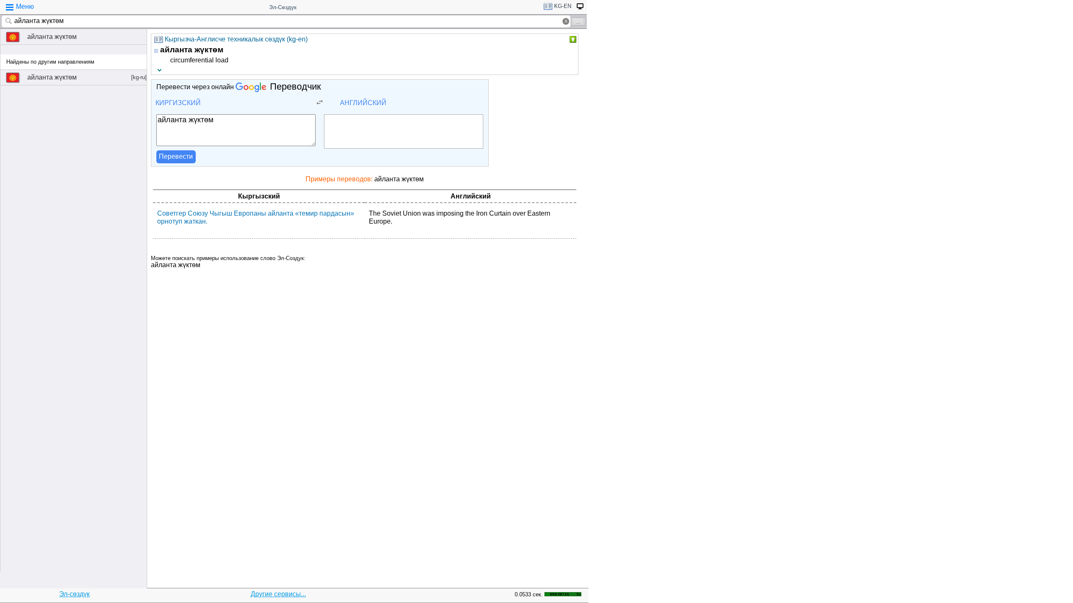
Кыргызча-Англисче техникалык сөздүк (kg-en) (236, 39)
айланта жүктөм (52, 36)
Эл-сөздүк (74, 594)
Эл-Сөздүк (283, 7)
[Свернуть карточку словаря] (572, 39)
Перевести (176, 156)
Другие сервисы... (278, 594)
